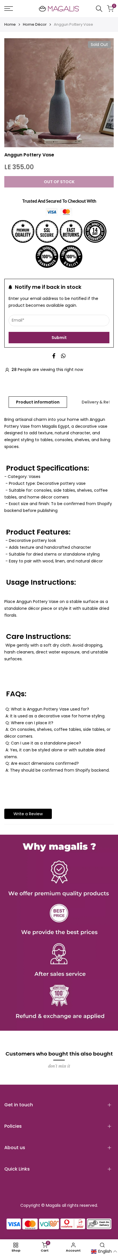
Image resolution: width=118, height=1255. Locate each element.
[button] (104, 1251)
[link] (59, 933)
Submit (59, 337)
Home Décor (35, 24)
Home (10, 24)
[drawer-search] (99, 8)
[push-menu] (8, 8)
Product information (38, 402)
